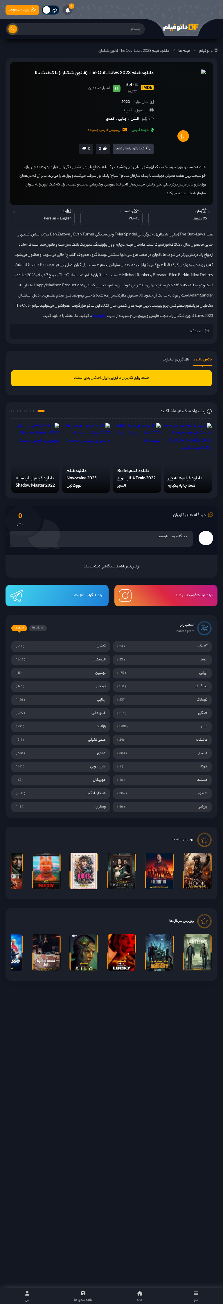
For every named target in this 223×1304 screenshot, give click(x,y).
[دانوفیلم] (181, 27)
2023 (125, 102)
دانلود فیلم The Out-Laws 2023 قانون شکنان (133, 51)
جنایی (122, 119)
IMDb (147, 87)
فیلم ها (184, 51)
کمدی (110, 119)
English (65, 219)
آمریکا (127, 111)
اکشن (135, 119)
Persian (50, 219)
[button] (41, 411)
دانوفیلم (206, 51)
